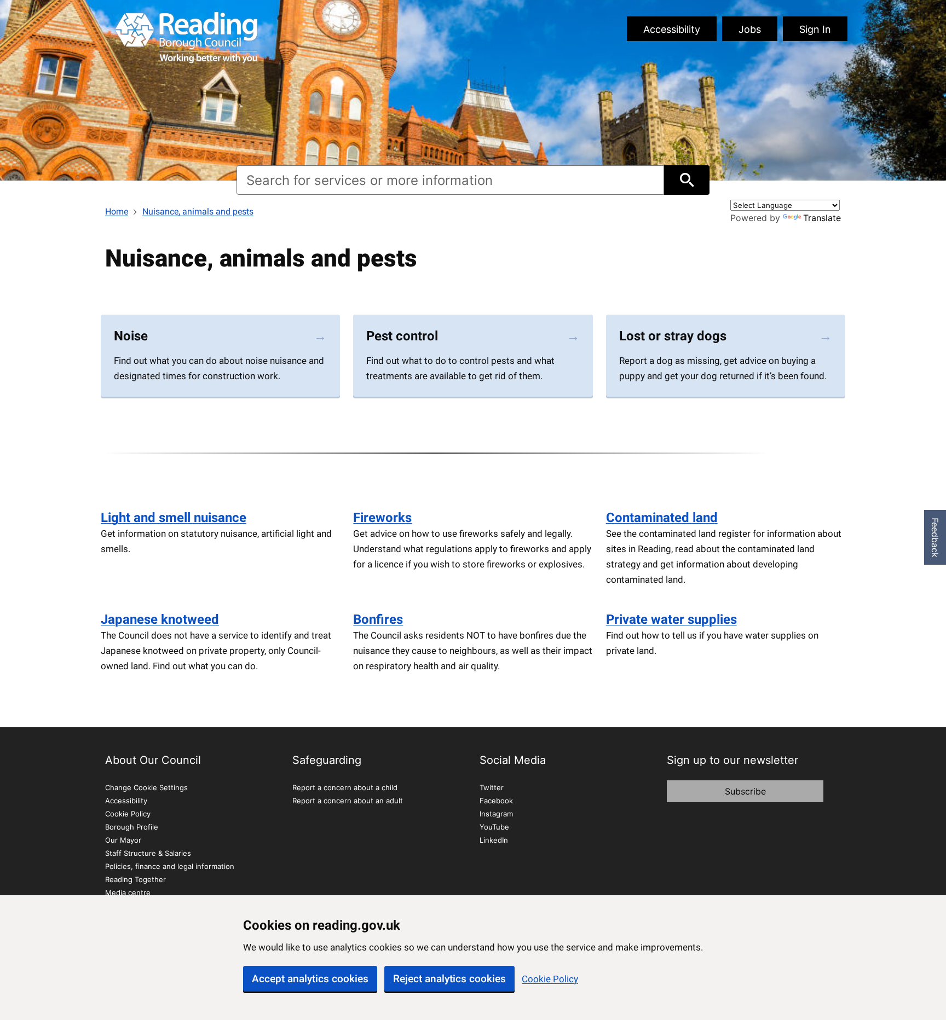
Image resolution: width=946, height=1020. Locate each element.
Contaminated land (662, 517)
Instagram (496, 813)
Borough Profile (131, 826)
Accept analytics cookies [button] (310, 978)
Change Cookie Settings (146, 787)
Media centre (128, 892)
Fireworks (382, 517)
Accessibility (671, 29)
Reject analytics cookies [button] (449, 978)
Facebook (496, 800)
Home (116, 211)
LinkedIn (494, 840)
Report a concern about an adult (347, 800)
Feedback (935, 538)
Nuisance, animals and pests (197, 211)
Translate (822, 217)
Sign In (815, 29)
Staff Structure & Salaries (148, 853)
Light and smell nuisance (173, 517)
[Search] (687, 180)
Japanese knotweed (160, 619)
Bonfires (378, 619)
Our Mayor (123, 840)
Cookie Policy (550, 978)
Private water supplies (671, 619)
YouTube (494, 826)
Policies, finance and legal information (169, 866)
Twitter (492, 787)
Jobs (750, 29)
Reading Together (135, 879)
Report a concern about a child (344, 787)
